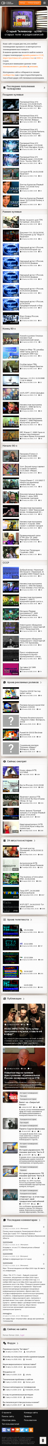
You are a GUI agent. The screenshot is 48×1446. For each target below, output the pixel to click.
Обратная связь (9, 1420)
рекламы (33, 66)
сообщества (8, 75)
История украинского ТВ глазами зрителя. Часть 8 (31, 1174)
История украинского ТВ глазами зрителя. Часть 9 (31, 1151)
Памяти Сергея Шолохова (32, 1129)
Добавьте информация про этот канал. (17, 1259)
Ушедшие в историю (28, 1099)
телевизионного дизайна (15, 66)
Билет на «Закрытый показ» (29, 1103)
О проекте (6, 1413)
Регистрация (33, 3)
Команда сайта (31, 1413)
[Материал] (24, 1228)
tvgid (22, 1335)
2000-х (39, 58)
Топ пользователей (10, 1424)
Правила (27, 1416)
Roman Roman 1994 (11, 1335)
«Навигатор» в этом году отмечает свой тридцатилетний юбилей (31, 1199)
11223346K (8, 1226)
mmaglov (7, 1313)
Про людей (24, 1123)
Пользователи (30, 1420)
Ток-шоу (23, 1096)
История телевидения (29, 1093)
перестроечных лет (12, 58)
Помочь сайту (8, 1416)
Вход (22, 3)
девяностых (28, 58)
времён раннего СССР (33, 55)
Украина (23, 1147)
